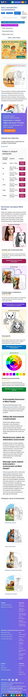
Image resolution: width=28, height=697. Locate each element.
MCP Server (4, 667)
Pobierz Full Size (22, 163)
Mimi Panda (7, 472)
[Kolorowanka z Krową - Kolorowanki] (14, 512)
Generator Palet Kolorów (6, 638)
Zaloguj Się (17, 2)
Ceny (20, 669)
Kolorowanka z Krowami (11, 593)
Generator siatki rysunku (6, 636)
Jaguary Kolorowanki (10, 546)
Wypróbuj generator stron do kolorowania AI (14, 347)
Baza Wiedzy (22, 665)
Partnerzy (21, 648)
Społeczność (22, 636)
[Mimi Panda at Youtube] (13, 679)
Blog (20, 632)
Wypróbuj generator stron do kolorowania (14, 261)
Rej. (23, 2)
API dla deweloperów (6, 669)
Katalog (3, 602)
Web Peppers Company (16, 688)
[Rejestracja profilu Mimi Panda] (14, 49)
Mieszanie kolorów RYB (6, 634)
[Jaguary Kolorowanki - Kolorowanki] (14, 536)
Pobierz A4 (22, 174)
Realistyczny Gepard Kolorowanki (13, 570)
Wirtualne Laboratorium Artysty (9, 630)
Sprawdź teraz (4, 146)
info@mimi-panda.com (14, 691)
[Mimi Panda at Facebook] (17, 679)
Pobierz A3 (22, 179)
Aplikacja (21, 663)
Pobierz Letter (22, 184)
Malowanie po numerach (6, 607)
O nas (20, 646)
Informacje (22, 630)
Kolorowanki (9, 13)
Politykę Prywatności (15, 693)
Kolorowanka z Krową (10, 522)
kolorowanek (10, 407)
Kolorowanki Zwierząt (17, 13)
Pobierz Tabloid (22, 195)
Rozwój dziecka (22, 634)
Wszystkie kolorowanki (6, 604)
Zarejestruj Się (22, 674)
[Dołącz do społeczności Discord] (12, 2)
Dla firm (3, 663)
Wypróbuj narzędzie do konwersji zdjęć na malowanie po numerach (14, 304)
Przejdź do (24, 18)
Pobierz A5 (22, 168)
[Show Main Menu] (25, 2)
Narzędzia (21, 602)
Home (3, 13)
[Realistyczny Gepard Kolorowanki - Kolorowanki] (14, 559)
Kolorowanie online (5, 632)
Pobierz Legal (22, 190)
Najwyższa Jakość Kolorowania (16, 65)
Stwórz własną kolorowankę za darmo (13, 22)
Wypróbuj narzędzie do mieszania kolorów (14, 389)
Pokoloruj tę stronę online (10, 25)
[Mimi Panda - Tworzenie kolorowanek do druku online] (2, 2)
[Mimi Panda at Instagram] (10, 679)
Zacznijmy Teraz (10, 130)
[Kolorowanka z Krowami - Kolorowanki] (14, 583)
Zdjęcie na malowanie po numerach (22, 610)
